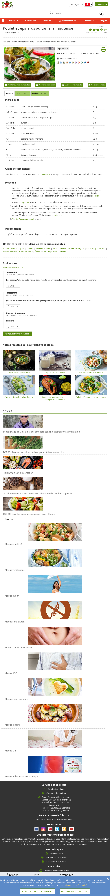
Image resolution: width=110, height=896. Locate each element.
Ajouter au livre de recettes (19, 85)
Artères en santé (10, 251)
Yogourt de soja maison (55, 372)
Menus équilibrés (14, 544)
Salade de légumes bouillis (19, 372)
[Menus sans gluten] (55, 608)
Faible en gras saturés (96, 248)
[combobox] (12, 33)
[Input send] (101, 14)
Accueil (3, 21)
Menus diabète (12, 724)
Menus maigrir (12, 595)
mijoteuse (46, 174)
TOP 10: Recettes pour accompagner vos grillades (29, 513)
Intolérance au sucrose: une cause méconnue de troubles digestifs (37, 493)
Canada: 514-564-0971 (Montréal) (56, 799)
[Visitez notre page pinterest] (50, 829)
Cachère (63, 248)
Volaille (6, 248)
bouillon (95, 195)
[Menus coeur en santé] (55, 686)
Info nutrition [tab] (22, 93)
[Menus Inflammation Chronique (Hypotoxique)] (55, 763)
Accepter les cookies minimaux (38, 891)
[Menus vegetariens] (55, 556)
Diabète (30, 248)
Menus (9, 519)
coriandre (58, 215)
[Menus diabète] (55, 711)
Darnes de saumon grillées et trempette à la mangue (55, 398)
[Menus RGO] (55, 660)
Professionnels (68, 20)
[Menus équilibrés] (55, 532)
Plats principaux (18, 248)
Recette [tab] (9, 93)
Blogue (103, 20)
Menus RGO (11, 673)
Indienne (62, 251)
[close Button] (108, 878)
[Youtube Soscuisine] (71, 829)
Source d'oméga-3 (76, 248)
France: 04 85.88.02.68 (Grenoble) (56, 808)
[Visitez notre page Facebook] (36, 829)
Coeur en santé (26, 251)
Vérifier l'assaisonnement (23, 219)
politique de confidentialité (75, 885)
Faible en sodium (43, 248)
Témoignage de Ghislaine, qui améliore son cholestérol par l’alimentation (41, 431)
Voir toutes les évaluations (13, 267)
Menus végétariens (15, 569)
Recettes (89, 20)
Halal (55, 248)
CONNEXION (101, 4)
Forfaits (47, 20)
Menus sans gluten (15, 621)
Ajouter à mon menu (47, 85)
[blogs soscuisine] (64, 829)
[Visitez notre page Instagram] (43, 829)
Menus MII (10, 750)
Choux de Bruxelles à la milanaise (18, 397)
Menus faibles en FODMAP (18, 647)
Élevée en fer (41, 251)
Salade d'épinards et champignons (91, 397)
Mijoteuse (52, 251)
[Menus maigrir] (55, 582)
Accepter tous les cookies (74, 891)
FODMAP (13, 20)
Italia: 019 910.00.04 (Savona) (56, 810)
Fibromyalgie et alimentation (18, 472)
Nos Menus (30, 20)
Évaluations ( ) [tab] (39, 93)
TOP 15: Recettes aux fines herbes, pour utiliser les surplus (33, 452)
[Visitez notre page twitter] (57, 829)
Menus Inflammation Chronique (21, 776)
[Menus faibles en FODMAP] (55, 634)
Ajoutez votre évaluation (18, 333)
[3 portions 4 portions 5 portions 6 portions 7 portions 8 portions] (63, 48)
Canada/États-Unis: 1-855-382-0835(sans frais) (56, 803)
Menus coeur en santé (16, 699)
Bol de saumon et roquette (91, 372)
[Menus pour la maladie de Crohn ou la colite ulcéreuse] (55, 737)
